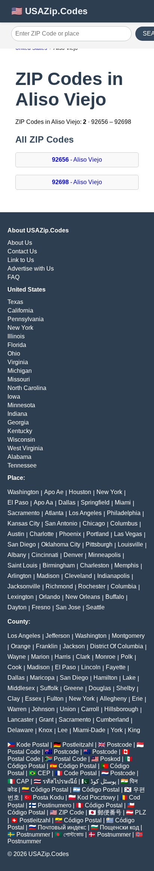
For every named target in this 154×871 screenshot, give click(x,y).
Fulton (55, 698)
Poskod (110, 759)
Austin (15, 534)
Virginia (17, 362)
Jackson (74, 646)
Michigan (19, 371)
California (20, 310)
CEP (44, 773)
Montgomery (128, 636)
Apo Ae (54, 492)
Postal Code (23, 752)
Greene (73, 688)
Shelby (125, 688)
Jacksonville (23, 586)
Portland (97, 534)
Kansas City (23, 523)
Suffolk (49, 688)
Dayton (17, 607)
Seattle (95, 607)
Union (68, 709)
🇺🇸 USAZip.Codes (49, 11)
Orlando (49, 597)
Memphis (126, 565)
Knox (45, 730)
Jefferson (58, 636)
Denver (73, 555)
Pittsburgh (99, 544)
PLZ (140, 812)
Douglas (100, 688)
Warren (17, 709)
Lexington (20, 597)
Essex (33, 698)
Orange (21, 646)
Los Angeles (85, 513)
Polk (127, 657)
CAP (22, 781)
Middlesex (21, 688)
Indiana (17, 414)
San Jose (68, 607)
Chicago (94, 523)
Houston (80, 492)
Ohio (13, 353)
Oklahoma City (60, 544)
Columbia (123, 586)
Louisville (130, 544)
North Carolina (26, 388)
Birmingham (59, 565)
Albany (16, 555)
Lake (129, 677)
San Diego (21, 544)
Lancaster (20, 719)
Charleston (94, 565)
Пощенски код (119, 827)
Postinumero (54, 805)
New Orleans (82, 597)
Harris (63, 657)
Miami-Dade (89, 730)
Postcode (119, 744)
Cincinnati (44, 555)
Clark (83, 657)
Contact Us (22, 251)
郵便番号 (109, 812)
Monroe (105, 657)
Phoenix (70, 534)
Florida (16, 345)
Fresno (41, 607)
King (134, 730)
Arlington (19, 576)
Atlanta (54, 513)
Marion (40, 657)
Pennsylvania (25, 319)
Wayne (16, 657)
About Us (19, 243)
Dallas (67, 502)
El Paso (17, 502)
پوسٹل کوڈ (103, 781)
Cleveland (78, 576)
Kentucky (19, 431)
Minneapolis (104, 555)
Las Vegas (128, 534)
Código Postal (26, 766)
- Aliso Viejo (77, 159)
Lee (63, 730)
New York (20, 328)
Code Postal (80, 773)
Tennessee (22, 465)
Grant (46, 719)
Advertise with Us (30, 268)
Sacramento (23, 513)
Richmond (59, 586)
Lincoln (91, 667)
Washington (23, 492)
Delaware (20, 730)
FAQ (13, 277)
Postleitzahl (77, 744)
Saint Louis (22, 565)
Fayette (116, 667)
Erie (137, 698)
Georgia (18, 422)
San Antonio (61, 523)
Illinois (16, 336)
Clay (13, 698)
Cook (14, 667)
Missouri (18, 379)
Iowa (13, 396)
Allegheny (113, 698)
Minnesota (21, 405)
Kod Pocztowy (96, 797)
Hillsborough (121, 709)
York (117, 730)
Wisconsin (21, 439)
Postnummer (33, 834)
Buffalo (114, 597)
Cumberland (112, 719)
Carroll (90, 709)
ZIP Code (71, 812)
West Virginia (25, 448)
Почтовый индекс (62, 827)
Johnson (43, 709)
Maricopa (42, 677)
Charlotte (42, 534)
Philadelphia (124, 513)
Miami (123, 502)
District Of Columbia (116, 646)
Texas (15, 302)
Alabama (19, 457)
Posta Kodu (48, 797)
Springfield (95, 502)
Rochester (91, 586)
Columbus (124, 523)
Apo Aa (43, 502)
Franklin (47, 646)
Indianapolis (113, 576)
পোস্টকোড (74, 834)
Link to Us (20, 260)
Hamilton (105, 677)
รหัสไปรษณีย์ (60, 781)
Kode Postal (32, 744)
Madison (48, 576)
